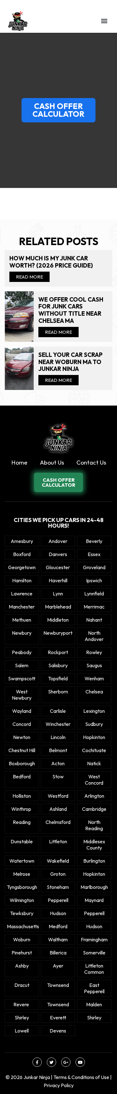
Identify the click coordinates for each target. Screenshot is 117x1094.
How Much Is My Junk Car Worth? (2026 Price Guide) (51, 262)
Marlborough (94, 887)
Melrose (21, 874)
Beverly (94, 541)
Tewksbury (21, 913)
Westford (58, 796)
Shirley (22, 1017)
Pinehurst (22, 952)
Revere (21, 1004)
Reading (22, 822)
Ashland (58, 809)
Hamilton (22, 580)
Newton (21, 737)
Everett (58, 1017)
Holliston (21, 796)
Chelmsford (58, 822)
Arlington (94, 796)
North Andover (94, 636)
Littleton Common (94, 969)
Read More (29, 277)
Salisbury (58, 665)
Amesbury (22, 541)
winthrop (21, 809)
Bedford (22, 776)
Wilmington (22, 900)
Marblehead (58, 607)
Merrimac (94, 607)
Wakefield (58, 861)
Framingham (94, 939)
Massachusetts (22, 926)
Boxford (22, 554)
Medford (58, 926)
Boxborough (22, 763)
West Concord (94, 779)
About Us (52, 462)
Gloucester (58, 567)
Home (19, 462)
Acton (58, 763)
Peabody (22, 652)
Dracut (21, 985)
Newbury (22, 633)
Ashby (22, 966)
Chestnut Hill (21, 750)
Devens (58, 1030)
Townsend (58, 985)
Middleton (58, 620)
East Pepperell (94, 988)
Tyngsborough (22, 887)
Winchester (58, 724)
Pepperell (58, 900)
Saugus (94, 665)
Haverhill (58, 580)
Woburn (21, 939)
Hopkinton (94, 737)
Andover (57, 541)
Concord (21, 724)
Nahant (94, 620)
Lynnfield (94, 593)
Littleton (58, 841)
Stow (58, 776)
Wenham (94, 678)
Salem (21, 665)
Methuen (21, 620)
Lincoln (58, 737)
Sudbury (94, 724)
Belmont (58, 750)
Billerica (58, 952)
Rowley (94, 652)
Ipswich (94, 580)
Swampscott (21, 678)
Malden (94, 1004)
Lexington (94, 711)
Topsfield (58, 678)
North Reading (94, 825)
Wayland (21, 711)
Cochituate (94, 750)
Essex (94, 554)
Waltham (58, 939)
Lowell (22, 1030)
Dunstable (22, 841)
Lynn (58, 593)
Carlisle (58, 711)
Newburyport (57, 633)
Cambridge (94, 809)
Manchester (22, 607)
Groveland (94, 567)
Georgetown (22, 567)
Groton (58, 874)
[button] (104, 21)
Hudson (58, 913)
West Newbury (22, 694)
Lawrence (21, 593)
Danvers (58, 554)
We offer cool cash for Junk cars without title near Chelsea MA (70, 310)
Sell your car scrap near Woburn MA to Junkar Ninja (70, 361)
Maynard (94, 900)
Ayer (58, 966)
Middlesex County (94, 844)
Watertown (21, 861)
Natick (94, 763)
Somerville (94, 952)
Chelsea (94, 691)
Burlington (94, 861)
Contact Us (91, 462)
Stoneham (58, 887)
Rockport (58, 652)
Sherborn (58, 691)
